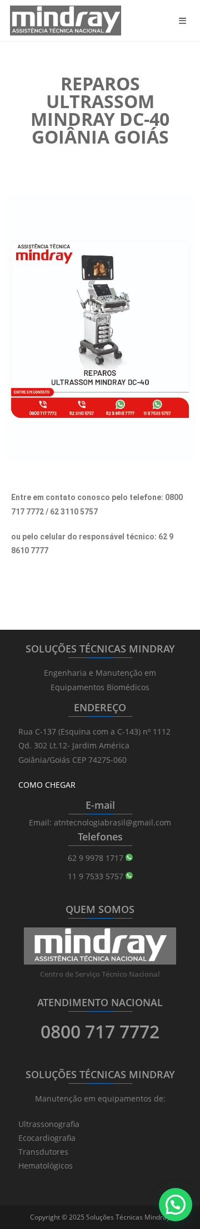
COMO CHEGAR (47, 784)
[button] (175, 1204)
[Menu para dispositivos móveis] (184, 20)
